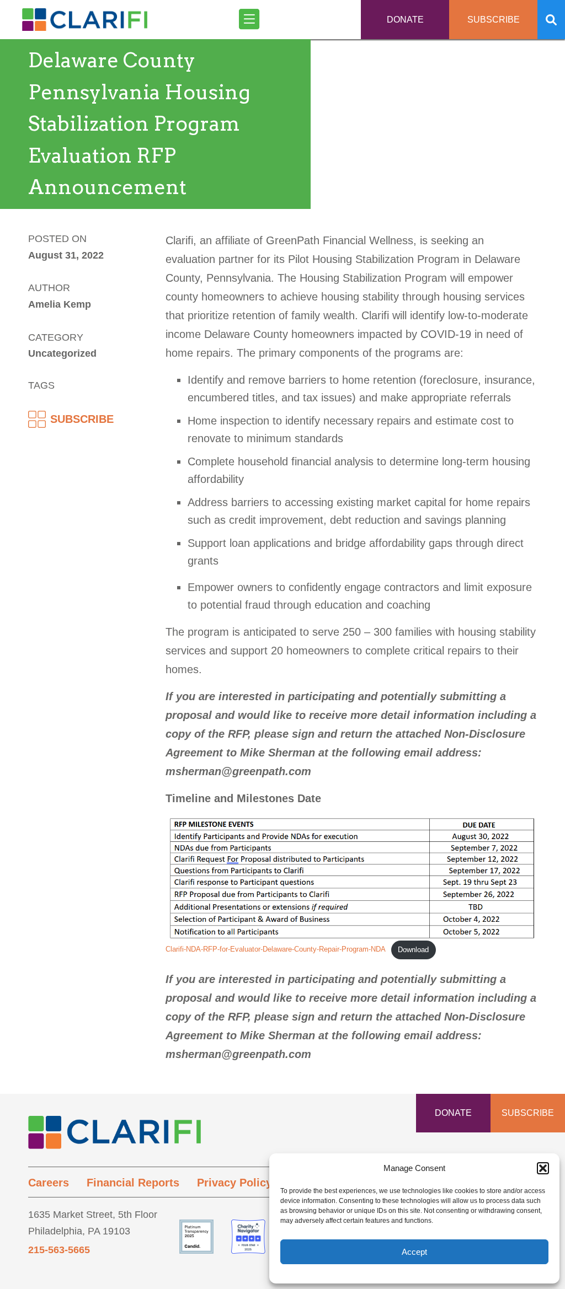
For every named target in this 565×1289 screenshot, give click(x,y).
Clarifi (84, 23)
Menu (250, 19)
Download (413, 950)
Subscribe (493, 19)
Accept (414, 1251)
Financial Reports (133, 1183)
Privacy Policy (234, 1183)
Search (551, 19)
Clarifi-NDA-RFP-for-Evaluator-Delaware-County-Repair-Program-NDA (276, 950)
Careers (48, 1183)
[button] (542, 1168)
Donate (405, 19)
